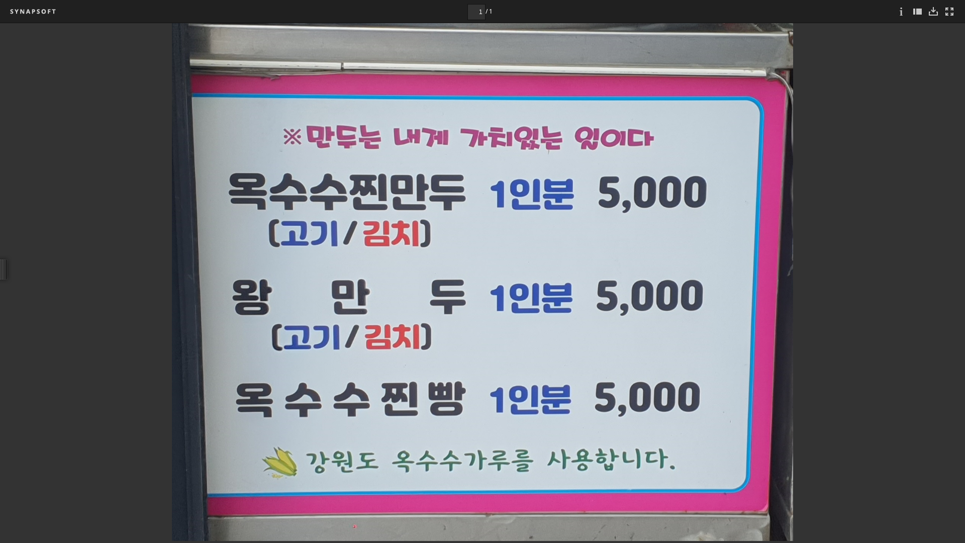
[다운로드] (933, 11)
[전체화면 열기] (949, 11)
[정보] (901, 11)
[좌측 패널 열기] (917, 11)
